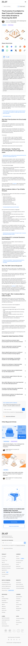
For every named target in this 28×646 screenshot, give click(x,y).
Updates (3, 572)
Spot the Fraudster (5, 618)
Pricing (3, 558)
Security (18, 620)
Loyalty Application (6, 620)
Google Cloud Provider (6, 584)
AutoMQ (18, 610)
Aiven (17, 602)
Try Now (3, 576)
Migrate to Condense (6, 568)
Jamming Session (5, 625)
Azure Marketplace (6, 582)
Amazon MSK (18, 604)
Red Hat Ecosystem (6, 588)
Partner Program (19, 560)
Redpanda (18, 600)
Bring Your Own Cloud (6, 566)
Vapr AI (3, 562)
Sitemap (3, 612)
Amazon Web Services (6, 586)
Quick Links (4, 610)
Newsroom (18, 566)
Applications (4, 570)
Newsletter (4, 600)
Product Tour (4, 560)
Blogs (3, 596)
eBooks (3, 604)
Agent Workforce (5, 564)
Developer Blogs (5, 598)
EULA (17, 624)
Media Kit (4, 608)
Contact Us (18, 562)
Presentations (5, 602)
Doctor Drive (4, 624)
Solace (17, 606)
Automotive (18, 582)
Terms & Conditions (19, 412)
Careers (18, 558)
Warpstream (18, 608)
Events (17, 564)
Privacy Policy (19, 622)
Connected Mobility (20, 588)
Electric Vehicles (19, 584)
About (17, 556)
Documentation (5, 574)
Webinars (4, 606)
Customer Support (20, 568)
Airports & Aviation (20, 586)
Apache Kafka (19, 596)
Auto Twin (4, 622)
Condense (14, 183)
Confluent (18, 598)
